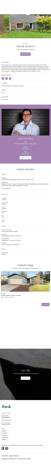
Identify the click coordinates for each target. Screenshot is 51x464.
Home (3, 428)
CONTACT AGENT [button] (25, 157)
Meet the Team (5, 437)
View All (45, 304)
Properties (4, 430)
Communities (4, 433)
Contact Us (4, 439)
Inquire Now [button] (25, 54)
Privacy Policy (27, 459)
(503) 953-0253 (25, 148)
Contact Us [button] (25, 378)
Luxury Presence (14, 456)
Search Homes (5, 435)
